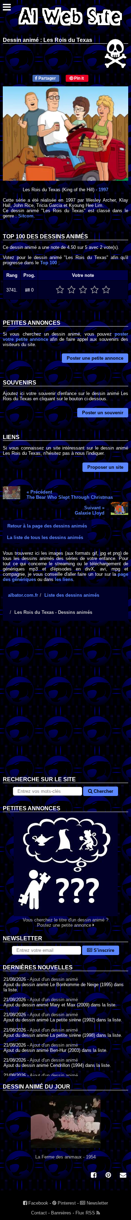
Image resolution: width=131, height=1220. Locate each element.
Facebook (37, 1203)
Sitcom (26, 215)
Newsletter (96, 1203)
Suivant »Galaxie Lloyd (89, 510)
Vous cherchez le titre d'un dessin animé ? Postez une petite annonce (65, 922)
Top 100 (48, 262)
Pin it (78, 78)
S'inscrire (103, 950)
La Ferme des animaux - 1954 (65, 1157)
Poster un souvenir (102, 412)
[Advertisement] (65, 703)
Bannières (61, 1212)
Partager (46, 78)
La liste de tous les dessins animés (45, 537)
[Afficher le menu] (7, 9)
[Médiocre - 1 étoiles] (60, 290)
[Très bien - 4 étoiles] (94, 290)
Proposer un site (105, 467)
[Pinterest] (108, 1175)
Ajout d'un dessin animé (54, 979)
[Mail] (123, 1175)
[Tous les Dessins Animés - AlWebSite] (70, 27)
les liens (64, 579)
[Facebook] (93, 1175)
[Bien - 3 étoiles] (83, 290)
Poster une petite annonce (95, 358)
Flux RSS (85, 1212)
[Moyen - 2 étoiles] (71, 290)
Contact (39, 1212)
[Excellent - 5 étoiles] (106, 290)
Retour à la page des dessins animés (47, 526)
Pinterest (66, 1203)
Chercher (102, 791)
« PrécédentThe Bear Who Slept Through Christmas (70, 494)
